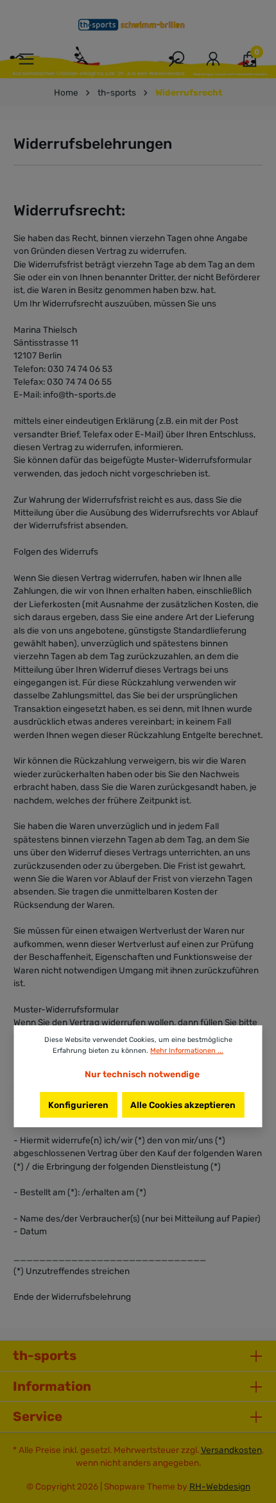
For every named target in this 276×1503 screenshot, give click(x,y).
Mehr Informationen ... (186, 1050)
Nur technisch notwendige (142, 1074)
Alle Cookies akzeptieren (183, 1105)
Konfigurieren (78, 1105)
